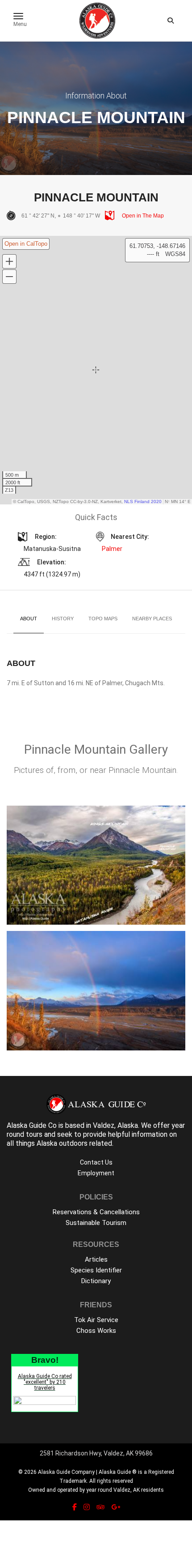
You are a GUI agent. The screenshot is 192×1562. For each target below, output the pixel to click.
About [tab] (28, 618)
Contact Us (96, 1162)
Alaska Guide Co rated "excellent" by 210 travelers (45, 1382)
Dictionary (96, 1281)
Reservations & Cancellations (96, 1212)
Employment (96, 1173)
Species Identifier (96, 1270)
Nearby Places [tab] (152, 618)
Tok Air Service (96, 1320)
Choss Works (96, 1331)
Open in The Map (142, 216)
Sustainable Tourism (96, 1223)
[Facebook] (74, 1507)
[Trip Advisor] (100, 1507)
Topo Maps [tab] (102, 618)
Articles (96, 1259)
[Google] (115, 1507)
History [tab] (63, 618)
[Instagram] (86, 1507)
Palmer (112, 548)
